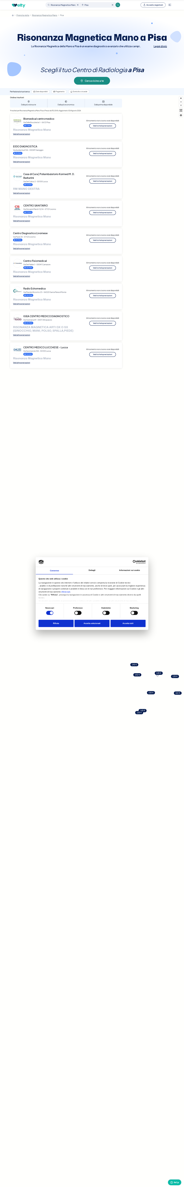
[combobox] (63, 5)
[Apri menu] (170, 5)
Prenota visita (22, 15)
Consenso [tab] (54, 571)
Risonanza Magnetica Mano (44, 15)
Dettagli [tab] (92, 570)
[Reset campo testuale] (77, 5)
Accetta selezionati (92, 623)
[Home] (13, 15)
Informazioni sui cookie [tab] (129, 570)
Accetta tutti (128, 623)
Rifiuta (56, 623)
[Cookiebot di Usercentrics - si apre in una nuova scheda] (135, 562)
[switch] (77, 613)
